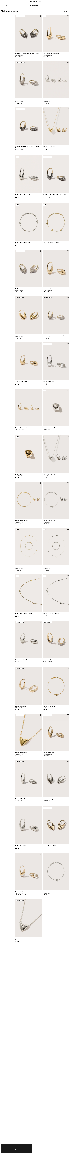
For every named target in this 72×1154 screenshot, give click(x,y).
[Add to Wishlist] (41, 16)
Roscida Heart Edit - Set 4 (49, 520)
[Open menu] (2, 5)
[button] (6, 5)
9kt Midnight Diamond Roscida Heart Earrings (27, 53)
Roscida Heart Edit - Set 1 (49, 146)
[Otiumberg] (35, 5)
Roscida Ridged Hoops (48, 752)
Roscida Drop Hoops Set (49, 100)
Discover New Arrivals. (35, 1)
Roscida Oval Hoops (20, 706)
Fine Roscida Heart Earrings (50, 845)
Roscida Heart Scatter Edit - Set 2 (51, 567)
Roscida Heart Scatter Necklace (23, 613)
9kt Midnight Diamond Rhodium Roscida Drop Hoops (54, 195)
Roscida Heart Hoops (20, 335)
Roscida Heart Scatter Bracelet (23, 242)
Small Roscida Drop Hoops (22, 381)
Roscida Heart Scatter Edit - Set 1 (24, 567)
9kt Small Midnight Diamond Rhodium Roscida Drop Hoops (27, 147)
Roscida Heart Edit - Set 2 (49, 474)
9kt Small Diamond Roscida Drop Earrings (53, 335)
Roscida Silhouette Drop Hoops (51, 53)
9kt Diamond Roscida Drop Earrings (24, 100)
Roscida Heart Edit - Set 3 (22, 520)
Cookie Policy (24, 1146)
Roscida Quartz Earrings (49, 381)
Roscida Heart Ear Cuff (49, 427)
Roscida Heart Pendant (21, 752)
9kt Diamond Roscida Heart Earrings (24, 288)
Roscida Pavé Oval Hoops (49, 659)
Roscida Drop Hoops (48, 288)
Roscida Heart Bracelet (49, 706)
